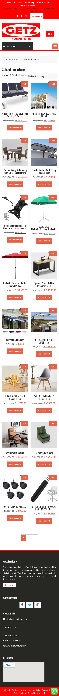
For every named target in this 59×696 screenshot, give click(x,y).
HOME (7, 8)
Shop (26, 8)
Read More (10, 585)
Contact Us (36, 8)
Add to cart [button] (14, 127)
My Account (49, 8)
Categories (12, 46)
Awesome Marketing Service (36, 690)
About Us (17, 8)
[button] (55, 46)
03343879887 (10, 627)
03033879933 (10, 635)
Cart (24, 11)
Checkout (33, 11)
